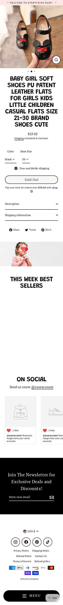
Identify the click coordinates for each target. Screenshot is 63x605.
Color (10, 151)
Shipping (19, 138)
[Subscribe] (51, 497)
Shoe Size (26, 151)
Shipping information (18, 215)
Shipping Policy (40, 550)
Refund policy (42, 561)
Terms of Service (22, 561)
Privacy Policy (21, 550)
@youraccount (42, 387)
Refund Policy (24, 556)
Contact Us (41, 556)
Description (12, 203)
